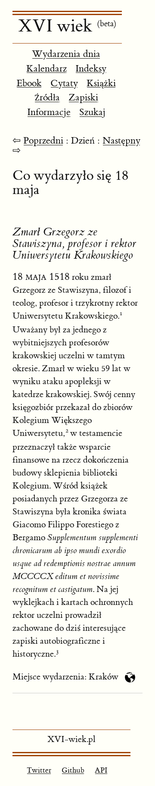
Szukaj (92, 112)
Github (73, 770)
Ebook (29, 83)
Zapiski (83, 97)
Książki (101, 83)
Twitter (39, 770)
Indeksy (90, 69)
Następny (121, 141)
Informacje (49, 112)
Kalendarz (46, 69)
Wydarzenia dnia (66, 54)
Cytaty (64, 83)
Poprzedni (43, 141)
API (101, 770)
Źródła (47, 97)
